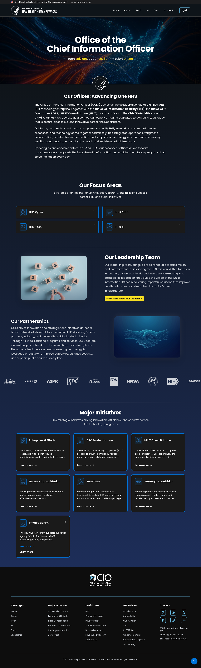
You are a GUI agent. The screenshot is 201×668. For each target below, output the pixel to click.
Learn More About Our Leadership (124, 298)
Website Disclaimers (95, 625)
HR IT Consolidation (58, 620)
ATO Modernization (58, 611)
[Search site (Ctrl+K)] (194, 661)
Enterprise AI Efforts (58, 616)
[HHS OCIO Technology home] (34, 10)
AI (148, 10)
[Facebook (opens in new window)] (163, 620)
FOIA (125, 625)
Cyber (127, 10)
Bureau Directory (94, 630)
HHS (87, 611)
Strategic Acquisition (58, 630)
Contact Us (91, 639)
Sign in (184, 10)
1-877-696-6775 (178, 638)
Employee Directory (95, 634)
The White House (94, 616)
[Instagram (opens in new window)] (173, 620)
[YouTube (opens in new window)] (173, 612)
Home (116, 10)
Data (156, 10)
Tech (138, 10)
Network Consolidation (59, 625)
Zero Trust (53, 634)
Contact (168, 10)
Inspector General (132, 634)
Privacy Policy (92, 620)
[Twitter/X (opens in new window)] (184, 612)
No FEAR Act (128, 630)
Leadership (16, 634)
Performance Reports (134, 639)
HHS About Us (129, 611)
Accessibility (129, 616)
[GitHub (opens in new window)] (163, 612)
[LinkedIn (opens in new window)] (184, 620)
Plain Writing (129, 644)
